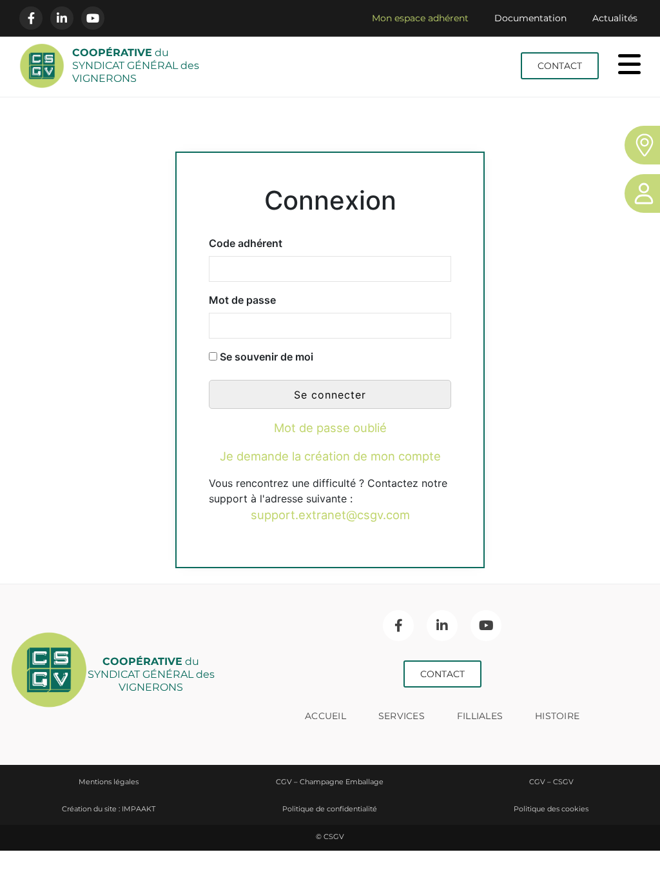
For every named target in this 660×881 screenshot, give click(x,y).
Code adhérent (245, 243)
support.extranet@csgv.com (330, 515)
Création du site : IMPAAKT (108, 808)
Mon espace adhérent (420, 18)
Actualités (614, 18)
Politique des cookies (551, 808)
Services (401, 716)
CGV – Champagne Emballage (329, 781)
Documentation (530, 18)
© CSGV (330, 836)
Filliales (480, 716)
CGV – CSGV (551, 781)
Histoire (557, 716)
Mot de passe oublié (330, 428)
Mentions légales (109, 781)
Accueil (325, 716)
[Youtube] (92, 18)
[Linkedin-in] (61, 18)
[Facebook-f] (31, 18)
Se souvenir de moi (265, 356)
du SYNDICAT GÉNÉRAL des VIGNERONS (135, 65)
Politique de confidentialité (329, 808)
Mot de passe (242, 299)
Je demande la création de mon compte (330, 456)
